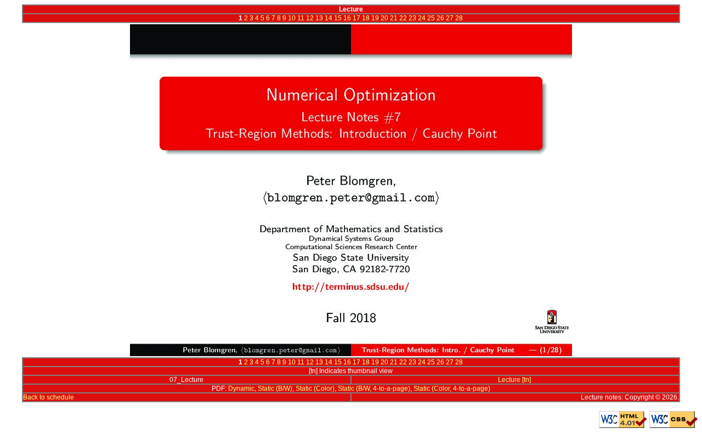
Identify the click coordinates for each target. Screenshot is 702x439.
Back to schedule (48, 397)
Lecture (509, 380)
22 (403, 18)
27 (450, 18)
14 (328, 18)
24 (422, 18)
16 (347, 18)
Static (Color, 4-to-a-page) (452, 388)
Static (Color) (315, 388)
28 (459, 18)
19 (375, 18)
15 (338, 18)
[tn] (526, 380)
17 (356, 18)
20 (384, 18)
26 (440, 18)
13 (319, 18)
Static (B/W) (275, 388)
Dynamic (241, 388)
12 (310, 18)
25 (431, 18)
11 (300, 18)
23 (412, 18)
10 (292, 18)
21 (394, 18)
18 (366, 18)
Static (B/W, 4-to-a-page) (374, 388)
